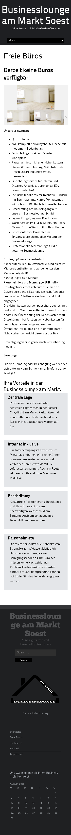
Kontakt (14, 749)
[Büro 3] (47, 118)
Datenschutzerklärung (35, 713)
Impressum (16, 754)
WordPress (43, 644)
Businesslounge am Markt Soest (35, 625)
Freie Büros (16, 737)
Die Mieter (16, 743)
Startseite (15, 732)
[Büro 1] (20, 118)
